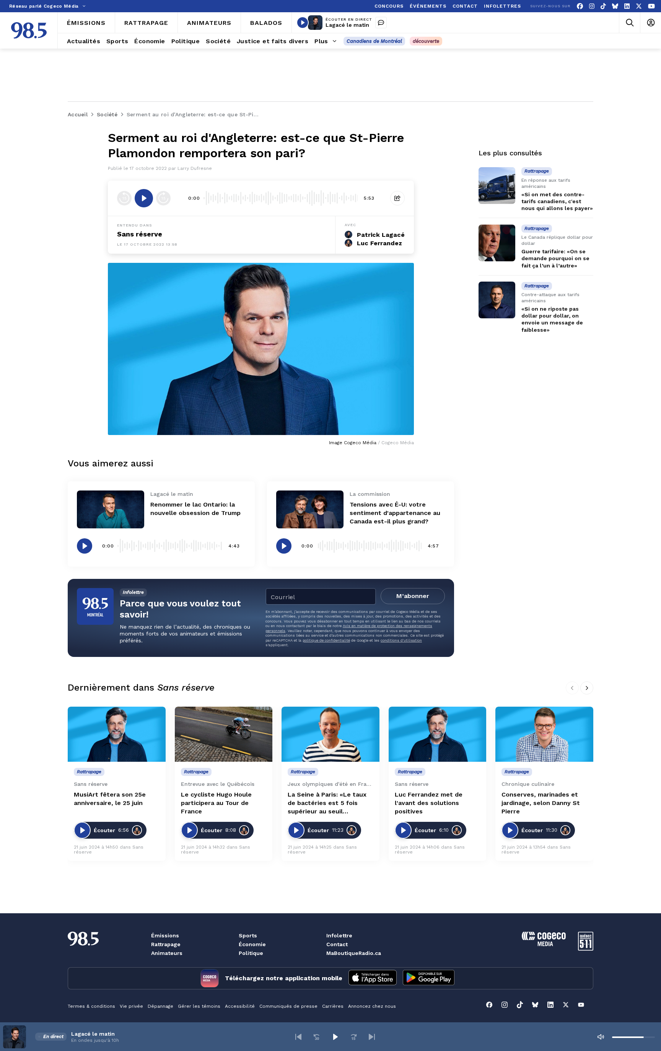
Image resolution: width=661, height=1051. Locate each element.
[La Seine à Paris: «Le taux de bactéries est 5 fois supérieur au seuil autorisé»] (330, 734)
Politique (251, 953)
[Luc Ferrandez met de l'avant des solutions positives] (438, 734)
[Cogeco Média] (544, 944)
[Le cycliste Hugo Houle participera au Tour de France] (224, 734)
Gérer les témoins (199, 1006)
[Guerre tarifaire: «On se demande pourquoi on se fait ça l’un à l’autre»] (497, 243)
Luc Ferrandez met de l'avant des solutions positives (428, 803)
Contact (337, 944)
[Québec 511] (585, 948)
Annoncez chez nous (372, 1006)
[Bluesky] (615, 6)
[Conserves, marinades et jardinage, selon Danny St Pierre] (544, 734)
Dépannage (160, 1006)
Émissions (165, 935)
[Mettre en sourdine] (600, 1036)
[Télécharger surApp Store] (372, 978)
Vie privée (131, 1006)
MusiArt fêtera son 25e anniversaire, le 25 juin (110, 799)
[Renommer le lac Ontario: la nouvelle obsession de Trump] (110, 509)
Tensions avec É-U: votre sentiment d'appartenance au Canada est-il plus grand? (395, 513)
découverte (426, 41)
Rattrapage (166, 944)
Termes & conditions (91, 1006)
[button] (298, 1036)
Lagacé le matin (347, 25)
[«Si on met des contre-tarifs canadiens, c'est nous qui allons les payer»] (497, 185)
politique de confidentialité (326, 640)
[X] (639, 6)
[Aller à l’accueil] (29, 30)
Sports (248, 935)
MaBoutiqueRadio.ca (353, 953)
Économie (252, 944)
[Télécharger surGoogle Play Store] (428, 978)
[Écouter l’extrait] (144, 198)
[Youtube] (651, 6)
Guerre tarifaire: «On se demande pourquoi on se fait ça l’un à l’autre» (555, 259)
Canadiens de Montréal (374, 41)
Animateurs (166, 953)
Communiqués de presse (288, 1006)
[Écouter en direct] (302, 22)
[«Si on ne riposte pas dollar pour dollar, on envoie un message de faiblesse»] (497, 300)
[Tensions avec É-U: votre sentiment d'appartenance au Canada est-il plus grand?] (310, 509)
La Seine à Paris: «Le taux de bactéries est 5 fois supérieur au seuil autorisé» (327, 803)
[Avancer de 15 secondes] (163, 198)
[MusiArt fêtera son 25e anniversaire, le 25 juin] (117, 734)
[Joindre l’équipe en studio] (381, 22)
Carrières (333, 1006)
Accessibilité (240, 1006)
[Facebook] (580, 6)
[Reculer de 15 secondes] (124, 198)
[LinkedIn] (627, 6)
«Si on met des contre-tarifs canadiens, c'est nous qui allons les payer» (557, 201)
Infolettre (339, 935)
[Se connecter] (650, 22)
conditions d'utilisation (401, 640)
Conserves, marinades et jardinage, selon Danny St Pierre (540, 803)
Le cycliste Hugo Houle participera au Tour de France (216, 803)
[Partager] (397, 198)
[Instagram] (591, 6)
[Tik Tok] (603, 6)
